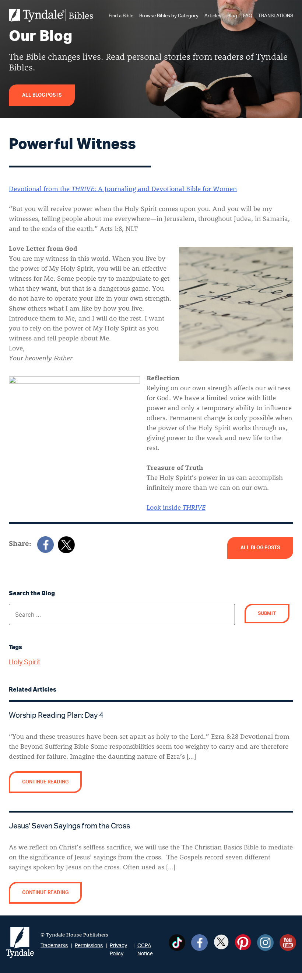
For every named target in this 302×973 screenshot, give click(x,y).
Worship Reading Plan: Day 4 (56, 715)
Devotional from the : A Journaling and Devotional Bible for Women (123, 188)
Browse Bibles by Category (169, 16)
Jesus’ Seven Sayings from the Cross (69, 826)
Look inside (176, 507)
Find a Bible (121, 16)
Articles (212, 16)
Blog (232, 16)
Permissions (89, 945)
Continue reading (45, 782)
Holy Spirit (24, 662)
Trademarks (54, 945)
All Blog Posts (42, 95)
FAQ (247, 16)
